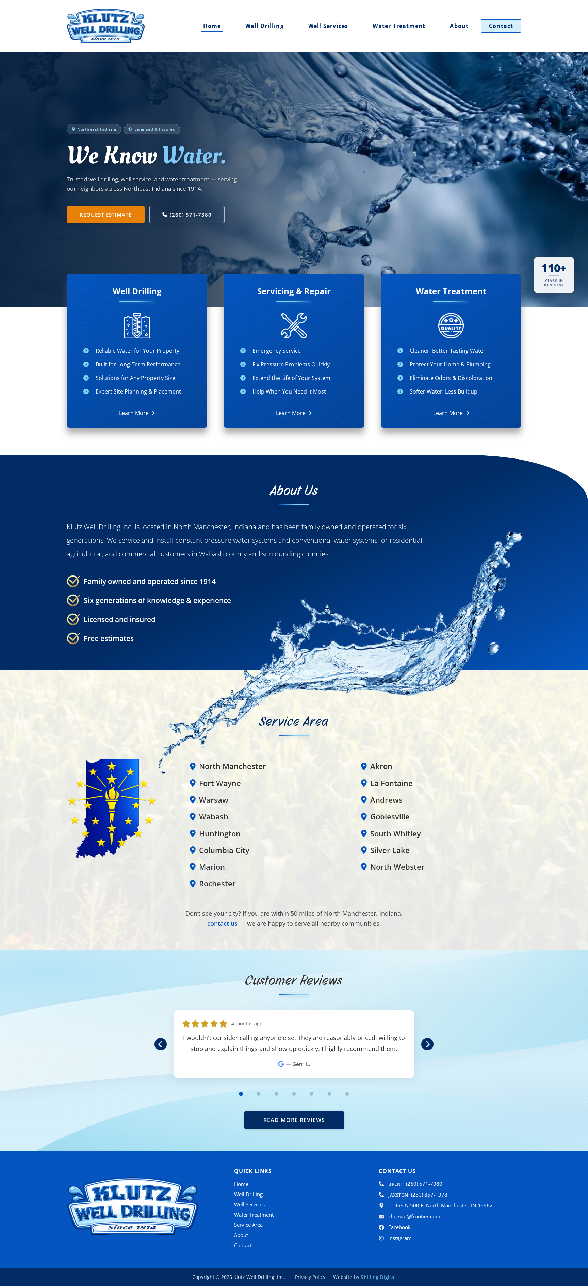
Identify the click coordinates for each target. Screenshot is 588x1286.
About (459, 26)
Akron (381, 766)
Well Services (328, 26)
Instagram (400, 1238)
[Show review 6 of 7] (329, 1093)
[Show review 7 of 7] (347, 1093)
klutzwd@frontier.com (414, 1216)
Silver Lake (390, 850)
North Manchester (232, 766)
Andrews (386, 800)
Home (212, 26)
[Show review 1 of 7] (240, 1093)
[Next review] (428, 1044)
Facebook (399, 1227)
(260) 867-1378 (417, 1194)
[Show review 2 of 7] (258, 1093)
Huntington (220, 833)
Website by (364, 1277)
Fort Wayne (220, 783)
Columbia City (224, 850)
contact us (222, 923)
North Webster (397, 867)
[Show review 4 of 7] (294, 1093)
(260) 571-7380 (190, 214)
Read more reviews (294, 1120)
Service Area (248, 1224)
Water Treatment (399, 26)
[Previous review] (160, 1044)
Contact (501, 26)
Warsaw (213, 800)
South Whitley (395, 833)
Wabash (213, 816)
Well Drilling (264, 26)
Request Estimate (106, 214)
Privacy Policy (310, 1277)
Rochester (217, 883)
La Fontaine (391, 783)
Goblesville (390, 816)
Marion (212, 867)
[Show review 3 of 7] (276, 1093)
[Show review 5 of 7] (311, 1093)
